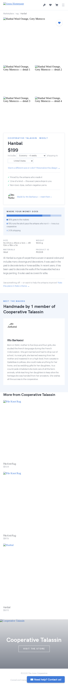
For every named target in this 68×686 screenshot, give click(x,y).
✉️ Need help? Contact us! (45, 679)
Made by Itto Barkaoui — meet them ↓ (34, 197)
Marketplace (8, 14)
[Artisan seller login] (44, 5)
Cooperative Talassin (23, 311)
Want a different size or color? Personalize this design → (34, 168)
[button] (34, 40)
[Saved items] (50, 5)
